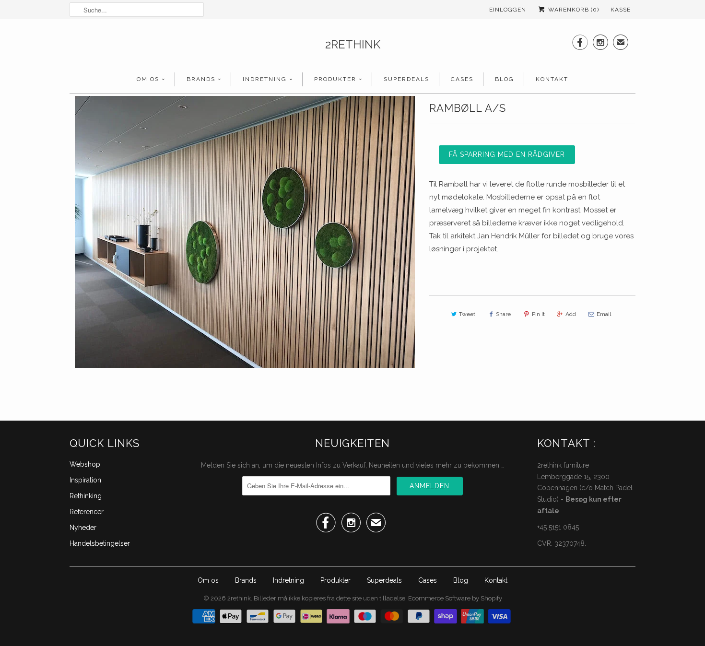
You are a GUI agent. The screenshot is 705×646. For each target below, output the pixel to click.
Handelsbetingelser (100, 543)
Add (570, 314)
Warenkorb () (572, 9)
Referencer (87, 512)
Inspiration (85, 480)
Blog (504, 79)
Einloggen (507, 9)
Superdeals (406, 79)
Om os (148, 79)
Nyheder (83, 527)
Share (503, 314)
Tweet (467, 314)
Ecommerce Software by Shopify (455, 598)
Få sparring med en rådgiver (507, 154)
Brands (201, 79)
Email (604, 314)
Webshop (85, 464)
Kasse (621, 9)
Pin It (538, 314)
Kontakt (552, 79)
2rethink (352, 44)
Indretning (265, 79)
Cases (462, 79)
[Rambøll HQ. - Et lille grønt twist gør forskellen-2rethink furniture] (245, 232)
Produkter (335, 79)
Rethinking (86, 496)
